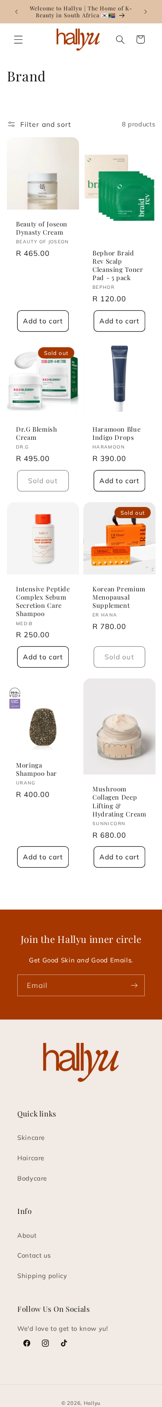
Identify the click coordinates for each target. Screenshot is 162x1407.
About (26, 1235)
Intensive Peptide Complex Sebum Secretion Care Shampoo (43, 601)
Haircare (30, 1158)
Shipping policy (42, 1275)
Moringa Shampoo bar (36, 769)
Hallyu (92, 1403)
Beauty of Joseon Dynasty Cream (41, 228)
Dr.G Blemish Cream (36, 433)
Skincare (31, 1137)
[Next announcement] (145, 11)
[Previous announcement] (16, 11)
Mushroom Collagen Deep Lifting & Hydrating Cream (119, 801)
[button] (18, 39)
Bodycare (32, 1178)
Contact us (34, 1255)
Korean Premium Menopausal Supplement (119, 597)
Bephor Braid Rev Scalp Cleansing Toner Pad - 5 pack (117, 265)
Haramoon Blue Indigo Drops (116, 433)
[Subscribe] (134, 985)
